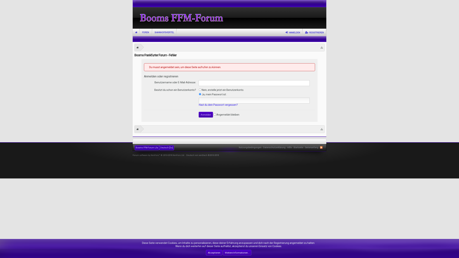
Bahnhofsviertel (164, 32)
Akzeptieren (214, 252)
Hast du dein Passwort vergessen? (218, 104)
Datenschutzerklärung (274, 147)
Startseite (136, 32)
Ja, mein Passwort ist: (213, 94)
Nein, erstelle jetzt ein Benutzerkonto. (222, 90)
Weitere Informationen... (237, 252)
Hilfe (289, 147)
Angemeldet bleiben (227, 114)
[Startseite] (137, 47)
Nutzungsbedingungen (250, 147)
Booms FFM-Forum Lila (147, 147)
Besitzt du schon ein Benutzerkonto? (175, 90)
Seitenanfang (311, 147)
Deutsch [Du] (166, 147)
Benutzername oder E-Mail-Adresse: (175, 82)
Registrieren (316, 32)
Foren (145, 32)
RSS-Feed (321, 147)
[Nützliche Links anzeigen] (322, 47)
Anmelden (294, 32)
